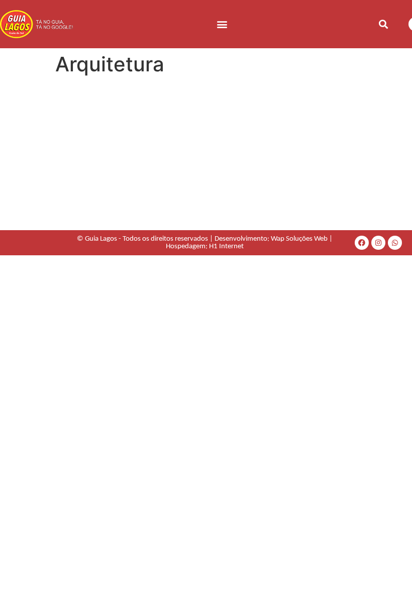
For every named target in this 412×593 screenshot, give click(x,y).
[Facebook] (362, 243)
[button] (222, 24)
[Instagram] (378, 243)
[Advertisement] (206, 154)
